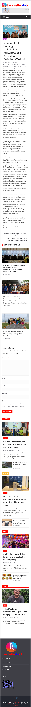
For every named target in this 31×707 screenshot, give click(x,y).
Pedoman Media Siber (8, 663)
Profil (5, 605)
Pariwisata (25, 66)
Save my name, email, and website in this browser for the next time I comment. (14, 405)
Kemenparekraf (6, 66)
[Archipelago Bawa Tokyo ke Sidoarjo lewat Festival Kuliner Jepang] (15, 541)
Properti (6, 438)
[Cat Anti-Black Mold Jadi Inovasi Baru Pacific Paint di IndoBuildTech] (15, 429)
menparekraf (14, 66)
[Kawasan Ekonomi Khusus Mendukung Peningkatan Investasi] (15, 314)
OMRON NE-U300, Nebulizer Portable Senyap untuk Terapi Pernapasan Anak (15, 500)
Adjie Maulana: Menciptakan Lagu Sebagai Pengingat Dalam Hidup (15, 612)
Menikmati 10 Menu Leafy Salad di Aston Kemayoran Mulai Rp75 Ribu (20, 576)
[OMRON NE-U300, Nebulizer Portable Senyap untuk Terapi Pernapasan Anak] (15, 483)
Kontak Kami (5, 669)
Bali (5, 64)
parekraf (20, 66)
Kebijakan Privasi (6, 666)
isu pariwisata (24, 64)
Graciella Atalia (14, 562)
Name (4, 378)
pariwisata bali (7, 68)
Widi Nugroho (15, 62)
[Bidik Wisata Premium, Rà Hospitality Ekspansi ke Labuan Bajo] (7, 465)
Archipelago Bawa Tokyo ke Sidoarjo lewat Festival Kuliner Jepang (14, 557)
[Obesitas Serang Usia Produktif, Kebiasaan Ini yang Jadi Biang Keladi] (7, 523)
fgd (8, 64)
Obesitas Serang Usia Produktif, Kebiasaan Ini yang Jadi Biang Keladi (19, 522)
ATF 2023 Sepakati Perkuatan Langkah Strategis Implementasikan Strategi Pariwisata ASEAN (14, 268)
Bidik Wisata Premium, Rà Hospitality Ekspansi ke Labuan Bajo (20, 464)
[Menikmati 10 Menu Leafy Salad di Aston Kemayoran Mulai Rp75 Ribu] (7, 577)
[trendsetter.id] (4, 17)
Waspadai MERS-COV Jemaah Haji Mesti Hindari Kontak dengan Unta (15, 234)
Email (4, 386)
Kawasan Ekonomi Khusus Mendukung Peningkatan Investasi (13, 334)
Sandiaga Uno (14, 68)
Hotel (5, 550)
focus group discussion (15, 64)
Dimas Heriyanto (15, 450)
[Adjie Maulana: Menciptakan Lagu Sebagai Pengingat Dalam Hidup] (15, 596)
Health (5, 493)
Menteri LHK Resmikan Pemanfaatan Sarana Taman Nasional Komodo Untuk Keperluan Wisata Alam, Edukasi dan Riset (15, 301)
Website (4, 393)
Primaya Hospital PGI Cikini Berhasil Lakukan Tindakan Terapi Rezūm (17, 239)
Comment (5, 358)
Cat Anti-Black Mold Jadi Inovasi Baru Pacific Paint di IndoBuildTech (14, 444)
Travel (5, 39)
